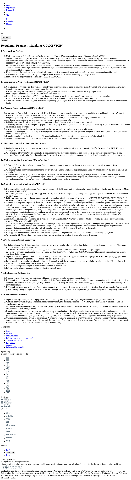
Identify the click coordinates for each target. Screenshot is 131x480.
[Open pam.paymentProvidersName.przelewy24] (9, 417)
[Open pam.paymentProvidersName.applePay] (8, 441)
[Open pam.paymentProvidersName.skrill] (8, 432)
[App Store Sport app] (6, 400)
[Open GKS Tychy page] (7, 383)
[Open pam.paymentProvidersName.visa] (8, 420)
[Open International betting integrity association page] (13, 468)
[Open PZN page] (8, 393)
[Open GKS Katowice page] (8, 370)
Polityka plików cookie (15, 347)
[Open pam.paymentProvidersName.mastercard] (7, 423)
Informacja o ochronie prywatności (20, 338)
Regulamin (10, 343)
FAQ (8, 450)
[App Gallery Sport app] (6, 403)
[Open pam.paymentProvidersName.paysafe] (11, 435)
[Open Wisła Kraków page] (7, 388)
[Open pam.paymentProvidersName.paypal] (10, 426)
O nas (8, 331)
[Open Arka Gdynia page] (7, 379)
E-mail (9, 455)
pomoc (9, 345)
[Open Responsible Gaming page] (3, 468)
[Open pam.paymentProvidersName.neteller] (9, 429)
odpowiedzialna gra (14, 340)
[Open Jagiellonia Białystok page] (7, 374)
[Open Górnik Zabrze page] (7, 365)
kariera (9, 333)
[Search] (2, 33)
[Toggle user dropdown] (2, 35)
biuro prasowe (12, 336)
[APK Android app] (6, 406)
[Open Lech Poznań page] (7, 360)
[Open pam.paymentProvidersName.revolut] (9, 438)
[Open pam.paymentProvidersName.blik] (8, 413)
